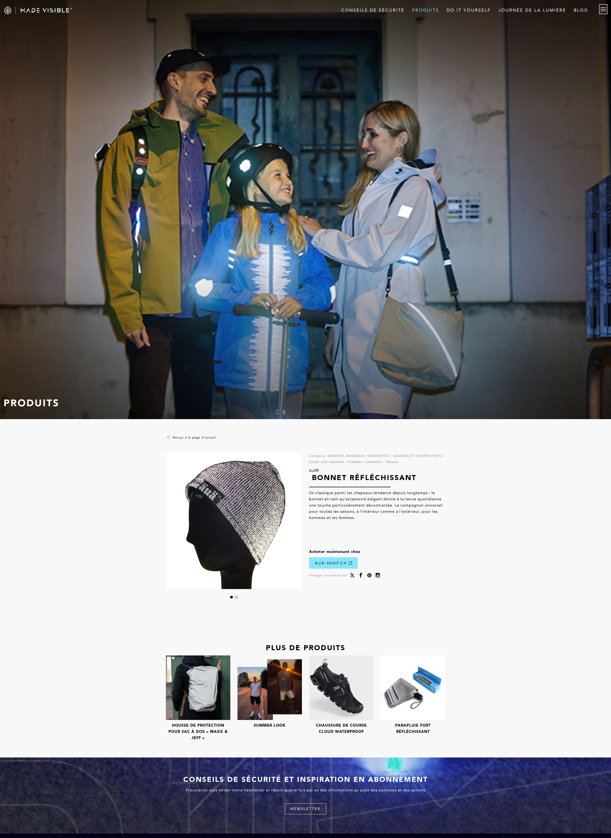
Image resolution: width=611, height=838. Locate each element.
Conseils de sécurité (373, 10)
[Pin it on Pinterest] (369, 575)
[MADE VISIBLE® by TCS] (122, 10)
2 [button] (236, 597)
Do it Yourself (469, 10)
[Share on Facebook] (360, 575)
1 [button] (231, 597)
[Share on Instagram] (377, 575)
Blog (581, 10)
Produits (425, 10)
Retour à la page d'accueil (194, 437)
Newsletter (305, 809)
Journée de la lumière (532, 10)
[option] (234, 521)
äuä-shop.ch (332, 563)
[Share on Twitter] (352, 575)
